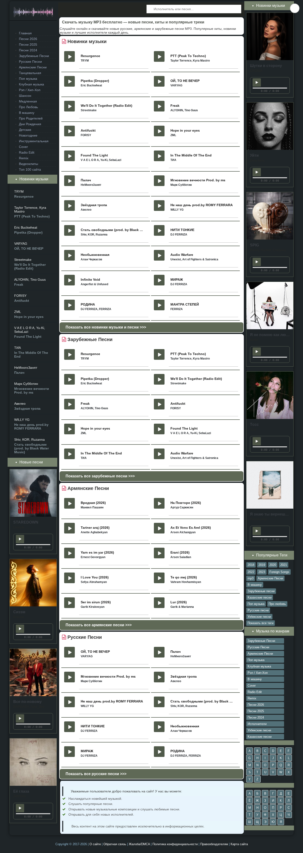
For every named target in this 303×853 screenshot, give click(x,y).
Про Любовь (28, 107)
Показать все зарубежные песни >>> (100, 476)
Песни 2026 (28, 39)
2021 (283, 565)
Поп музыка (28, 78)
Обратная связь (114, 844)
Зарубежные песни (261, 591)
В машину (26, 113)
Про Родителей (31, 118)
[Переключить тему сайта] (294, 8)
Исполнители (257, 724)
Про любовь (277, 604)
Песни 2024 (28, 50)
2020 (272, 565)
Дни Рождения (30, 124)
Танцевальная (30, 73)
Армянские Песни (33, 67)
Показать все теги (260, 623)
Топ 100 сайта (30, 169)
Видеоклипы (28, 164)
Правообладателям (214, 844)
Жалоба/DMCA (139, 844)
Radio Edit (26, 152)
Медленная (28, 101)
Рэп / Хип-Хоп (29, 90)
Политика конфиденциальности (175, 844)
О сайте (95, 844)
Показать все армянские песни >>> (99, 625)
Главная (25, 33)
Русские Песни (30, 61)
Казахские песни (260, 597)
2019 (261, 565)
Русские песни (258, 610)
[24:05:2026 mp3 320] (33, 515)
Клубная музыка (31, 84)
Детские (25, 130)
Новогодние (28, 135)
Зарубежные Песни (34, 56)
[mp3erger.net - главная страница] (33, 13)
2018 (251, 565)
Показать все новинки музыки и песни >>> (106, 327)
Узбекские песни (259, 616)
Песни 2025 (28, 44)
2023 (261, 572)
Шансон (25, 96)
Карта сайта (239, 844)
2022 (251, 572)
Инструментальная (34, 141)
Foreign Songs (279, 572)
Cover (23, 147)
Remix (23, 158)
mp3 (251, 578)
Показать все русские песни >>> (96, 774)
